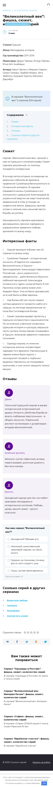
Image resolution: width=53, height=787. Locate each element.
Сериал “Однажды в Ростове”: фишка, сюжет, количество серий (24, 670)
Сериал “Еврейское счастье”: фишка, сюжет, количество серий (26, 740)
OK (44, 783)
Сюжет (15, 121)
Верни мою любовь (17, 600)
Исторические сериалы (17, 24)
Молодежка (13, 610)
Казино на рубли (41, 762)
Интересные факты (22, 126)
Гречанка (12, 605)
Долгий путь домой (17, 616)
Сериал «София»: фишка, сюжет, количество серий (23, 718)
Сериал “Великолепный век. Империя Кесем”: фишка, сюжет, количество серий (23, 694)
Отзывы (15, 130)
